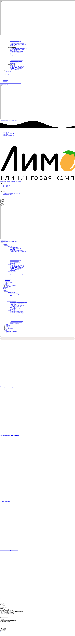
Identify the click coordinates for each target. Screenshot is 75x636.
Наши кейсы (7, 281)
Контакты (5, 288)
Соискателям (5, 287)
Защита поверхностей (14, 269)
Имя (1, 603)
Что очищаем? (3, 627)
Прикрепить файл (4, 613)
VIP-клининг (12, 253)
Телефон (2, 604)
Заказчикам (5, 244)
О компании (7, 280)
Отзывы (6, 283)
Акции (6, 277)
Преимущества (8, 279)
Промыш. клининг (11, 264)
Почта (1, 605)
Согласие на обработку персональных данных (9, 614)
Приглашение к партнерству (11, 285)
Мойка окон (12, 249)
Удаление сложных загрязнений (16, 267)
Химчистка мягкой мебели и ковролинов (18, 251)
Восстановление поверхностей (16, 268)
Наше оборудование (9, 282)
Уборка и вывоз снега (14, 261)
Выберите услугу (3, 607)
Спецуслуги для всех (12, 271)
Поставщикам (8, 286)
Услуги (6, 245)
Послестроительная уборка (15, 248)
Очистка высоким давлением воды (17, 250)
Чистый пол (12, 252)
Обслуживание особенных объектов (17, 256)
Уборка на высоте (13, 257)
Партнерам (5, 284)
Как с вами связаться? (4, 609)
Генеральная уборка (14, 247)
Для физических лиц (12, 246)
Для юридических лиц (12, 254)
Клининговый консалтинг (15, 262)
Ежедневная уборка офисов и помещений (18, 255)
